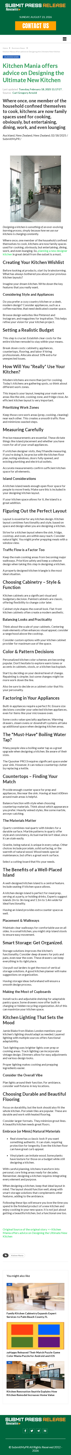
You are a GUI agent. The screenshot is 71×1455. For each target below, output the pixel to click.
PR (9, 1284)
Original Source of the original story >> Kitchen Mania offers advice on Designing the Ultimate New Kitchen (35, 1233)
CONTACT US (35, 25)
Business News (18, 48)
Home (5, 48)
